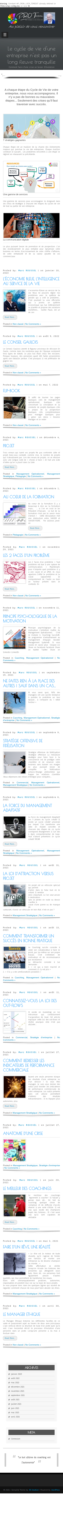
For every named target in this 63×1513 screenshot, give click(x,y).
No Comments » (33, 324)
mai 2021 (15, 1412)
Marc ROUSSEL (27, 270)
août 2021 (15, 1399)
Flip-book (11, 391)
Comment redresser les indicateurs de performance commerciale (28, 1065)
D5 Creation (34, 1490)
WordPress (55, 1490)
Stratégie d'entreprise (41, 1037)
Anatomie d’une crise (23, 1133)
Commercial (22, 782)
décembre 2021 (17, 1386)
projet (8, 446)
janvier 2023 (16, 1374)
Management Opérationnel (30, 474)
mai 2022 (15, 1382)
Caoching (19, 658)
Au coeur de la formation (28, 497)
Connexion (15, 1438)
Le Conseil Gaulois (20, 342)
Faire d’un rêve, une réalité (26, 1247)
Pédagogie (20, 476)
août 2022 (15, 1378)
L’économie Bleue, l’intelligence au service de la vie (31, 281)
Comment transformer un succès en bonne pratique (28, 938)
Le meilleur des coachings (27, 1188)
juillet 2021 (16, 1404)
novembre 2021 (17, 1391)
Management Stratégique (15, 785)
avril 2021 (15, 1416)
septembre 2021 (18, 1395)
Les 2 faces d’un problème (26, 555)
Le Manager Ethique (21, 1314)
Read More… (10, 317)
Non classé (18, 324)
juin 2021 (15, 1408)
